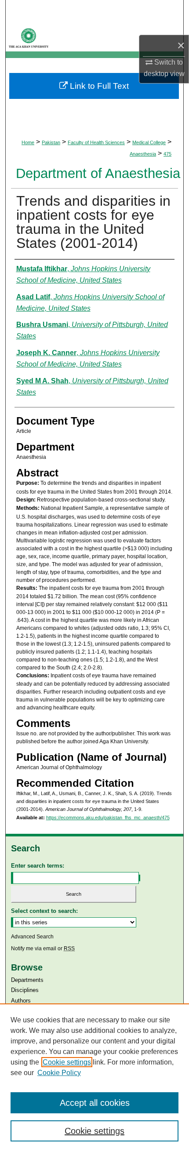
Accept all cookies (95, 1103)
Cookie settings (67, 1062)
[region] (94, 1077)
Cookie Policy (59, 1072)
